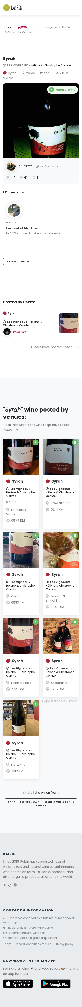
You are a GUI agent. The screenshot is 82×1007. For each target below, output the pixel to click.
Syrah (17, 481)
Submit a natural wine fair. (27, 933)
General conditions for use (33, 944)
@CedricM (19, 332)
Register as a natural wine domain (31, 928)
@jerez (23, 27)
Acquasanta (59, 683)
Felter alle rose (21, 683)
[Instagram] (4, 885)
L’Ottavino (18, 765)
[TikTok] (9, 885)
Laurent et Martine (22, 228)
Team (7, 944)
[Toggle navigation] (74, 8)
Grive (14, 596)
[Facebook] (15, 885)
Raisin (8, 27)
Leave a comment (18, 261)
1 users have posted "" (52, 347)
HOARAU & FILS (60, 503)
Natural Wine (19, 968)
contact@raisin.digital (23, 938)
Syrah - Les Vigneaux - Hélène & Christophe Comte (41, 803)
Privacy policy (64, 944)
